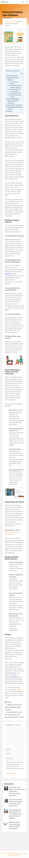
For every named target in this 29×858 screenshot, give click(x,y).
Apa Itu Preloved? (12, 75)
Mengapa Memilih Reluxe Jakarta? (14, 108)
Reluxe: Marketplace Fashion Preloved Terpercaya (13, 101)
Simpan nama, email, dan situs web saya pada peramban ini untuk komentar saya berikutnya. (15, 765)
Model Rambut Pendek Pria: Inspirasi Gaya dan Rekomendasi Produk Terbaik (14, 714)
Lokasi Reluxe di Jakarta (14, 105)
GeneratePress (16, 855)
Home (7, 21)
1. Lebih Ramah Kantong (14, 82)
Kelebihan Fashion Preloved (12, 79)
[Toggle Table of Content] (20, 73)
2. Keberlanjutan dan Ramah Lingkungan (16, 86)
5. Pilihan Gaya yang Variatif (15, 96)
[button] (23, 2)
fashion (12, 21)
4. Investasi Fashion (15, 93)
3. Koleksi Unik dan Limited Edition (15, 90)
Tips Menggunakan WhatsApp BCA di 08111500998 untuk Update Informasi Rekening (15, 814)
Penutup (9, 111)
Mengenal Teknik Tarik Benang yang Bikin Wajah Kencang (13, 707)
